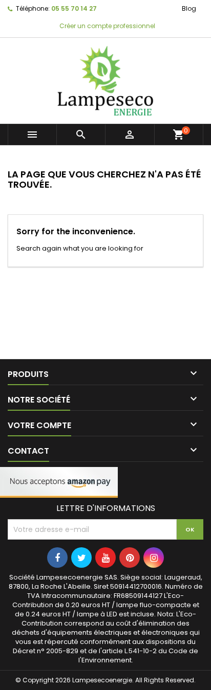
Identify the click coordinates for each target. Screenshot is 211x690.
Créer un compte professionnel (106, 25)
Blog (189, 8)
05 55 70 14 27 (74, 8)
